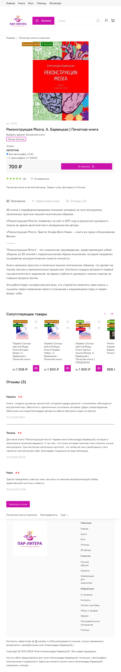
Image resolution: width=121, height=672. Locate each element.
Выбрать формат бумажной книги (25, 134)
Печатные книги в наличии (34, 37)
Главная (10, 3)
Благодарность (49, 514)
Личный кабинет (85, 564)
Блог (31, 3)
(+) (21, 154)
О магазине (86, 594)
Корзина (85, 570)
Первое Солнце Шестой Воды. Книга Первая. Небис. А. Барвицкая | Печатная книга (53, 351)
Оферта (84, 615)
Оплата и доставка (90, 605)
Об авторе (55, 3)
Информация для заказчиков (87, 579)
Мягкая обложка (16, 139)
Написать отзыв (18, 504)
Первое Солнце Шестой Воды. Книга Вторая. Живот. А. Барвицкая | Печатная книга (22, 351)
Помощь (41, 3)
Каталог (46, 20)
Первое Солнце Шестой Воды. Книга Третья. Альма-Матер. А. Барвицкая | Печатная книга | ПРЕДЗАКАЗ (85, 353)
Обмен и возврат (89, 610)
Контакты (85, 600)
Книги (21, 3)
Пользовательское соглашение (90, 623)
